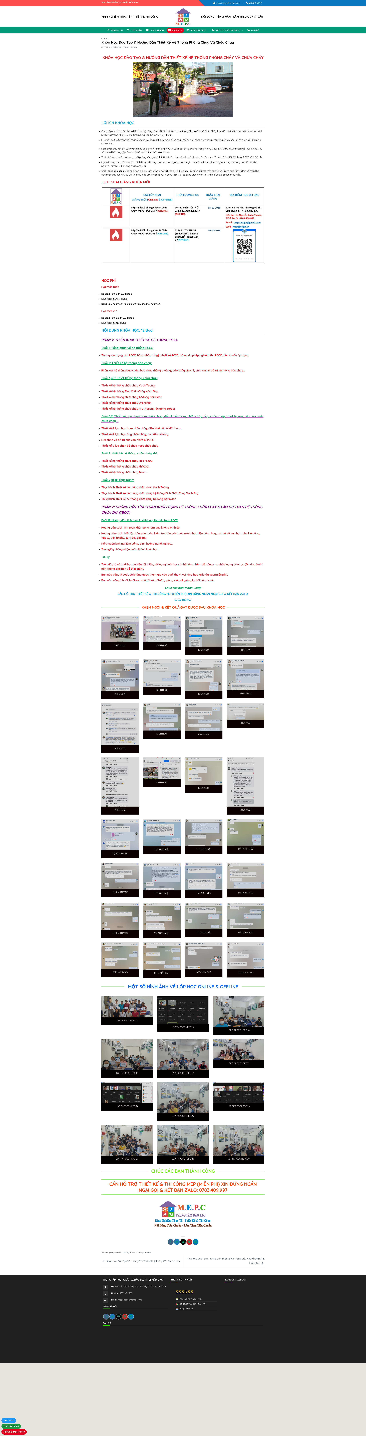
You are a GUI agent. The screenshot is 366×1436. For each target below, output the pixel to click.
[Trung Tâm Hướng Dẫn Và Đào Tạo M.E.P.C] (183, 16)
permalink (146, 1252)
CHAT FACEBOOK (11, 1426)
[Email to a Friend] (183, 1242)
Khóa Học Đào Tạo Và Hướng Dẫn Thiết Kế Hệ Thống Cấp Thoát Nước (143, 1261)
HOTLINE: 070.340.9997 (14, 1432)
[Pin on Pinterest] (189, 1242)
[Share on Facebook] (170, 1242)
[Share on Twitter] (177, 1242)
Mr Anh (134, 47)
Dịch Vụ (104, 38)
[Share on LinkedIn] (195, 1242)
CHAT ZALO (9, 1420)
